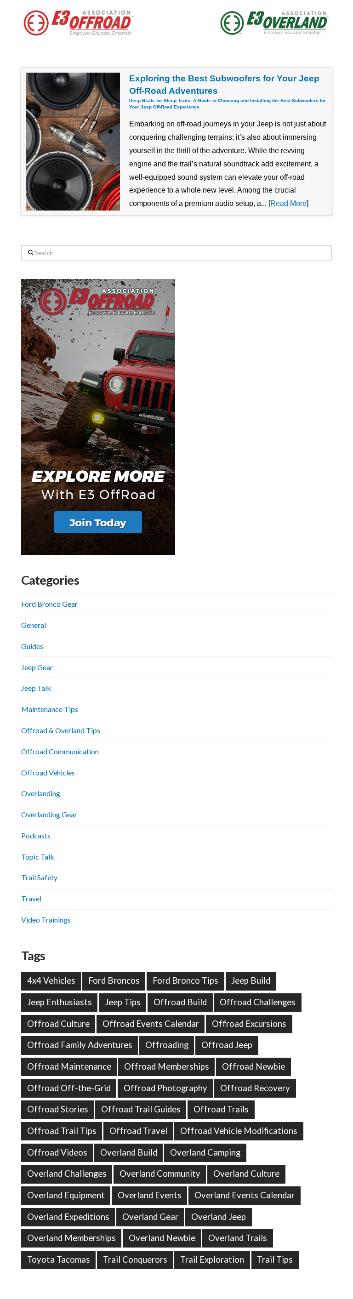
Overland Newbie (162, 1238)
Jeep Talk (36, 688)
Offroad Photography (165, 1088)
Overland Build (128, 1152)
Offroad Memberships (166, 1066)
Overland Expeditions (68, 1217)
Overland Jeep (218, 1217)
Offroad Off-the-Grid (69, 1088)
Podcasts (36, 835)
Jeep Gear (37, 667)
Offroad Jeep (226, 1045)
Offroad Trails (221, 1109)
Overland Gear (150, 1217)
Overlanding (40, 793)
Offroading (166, 1045)
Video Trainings (46, 919)
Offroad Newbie (253, 1066)
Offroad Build (180, 1002)
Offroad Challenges (258, 1002)
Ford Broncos (114, 980)
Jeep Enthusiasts (59, 1002)
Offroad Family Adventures (79, 1045)
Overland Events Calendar (244, 1195)
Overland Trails (237, 1238)
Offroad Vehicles (48, 772)
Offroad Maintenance (69, 1066)
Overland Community (160, 1173)
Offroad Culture (58, 1024)
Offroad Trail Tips (62, 1131)
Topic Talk (37, 856)
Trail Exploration (212, 1259)
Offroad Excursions (249, 1024)
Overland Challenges (67, 1173)
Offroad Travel (138, 1131)
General (33, 625)
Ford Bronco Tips (185, 980)
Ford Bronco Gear (49, 603)
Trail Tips (275, 1259)
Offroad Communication (60, 751)
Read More (288, 203)
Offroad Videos (57, 1152)
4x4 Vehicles (51, 980)
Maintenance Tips (49, 709)
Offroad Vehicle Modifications (238, 1131)
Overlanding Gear (49, 814)
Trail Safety (39, 877)
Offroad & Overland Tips (60, 730)
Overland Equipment (66, 1195)
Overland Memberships (71, 1238)
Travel (31, 898)
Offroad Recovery (255, 1088)
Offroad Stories (57, 1109)
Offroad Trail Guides (141, 1109)
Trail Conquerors (135, 1259)
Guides (32, 646)
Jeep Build (250, 980)
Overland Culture (246, 1173)
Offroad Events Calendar (150, 1024)
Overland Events (150, 1195)
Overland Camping (205, 1152)
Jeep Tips (123, 1002)
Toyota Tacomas (58, 1259)
